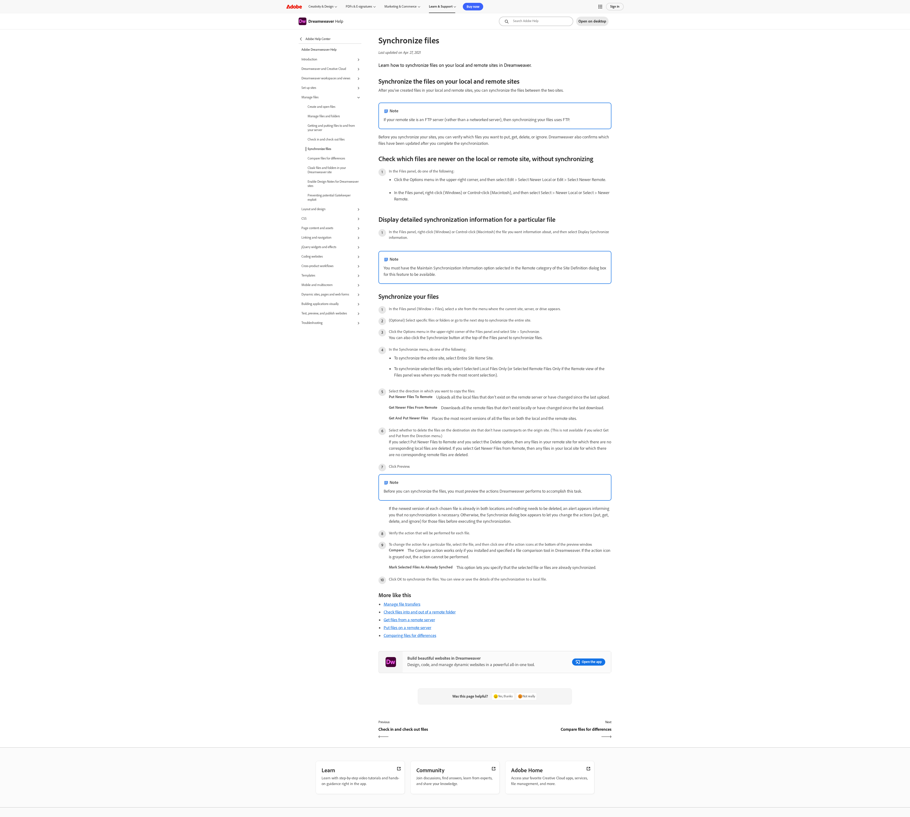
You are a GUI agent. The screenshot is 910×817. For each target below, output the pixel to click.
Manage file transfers (402, 604)
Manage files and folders (324, 116)
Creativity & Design (321, 7)
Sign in (614, 7)
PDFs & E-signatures (359, 7)
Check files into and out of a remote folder (420, 612)
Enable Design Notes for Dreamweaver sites (333, 184)
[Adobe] (294, 6)
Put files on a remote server (407, 627)
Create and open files (321, 107)
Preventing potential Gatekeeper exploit (329, 197)
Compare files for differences (326, 158)
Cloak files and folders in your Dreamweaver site (327, 170)
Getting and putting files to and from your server (331, 128)
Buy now (473, 7)
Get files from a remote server (409, 619)
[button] (600, 6)
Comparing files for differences (410, 635)
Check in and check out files (326, 139)
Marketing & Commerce (400, 7)
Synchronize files (319, 149)
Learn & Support (440, 7)
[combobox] (536, 21)
